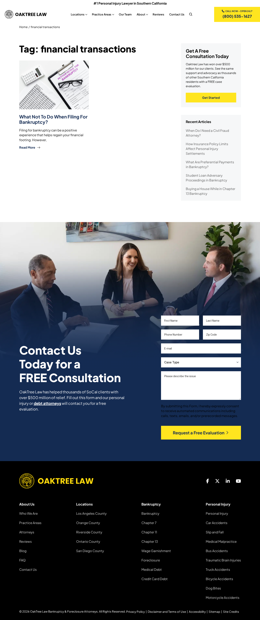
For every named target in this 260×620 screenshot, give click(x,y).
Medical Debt (151, 569)
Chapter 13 (149, 541)
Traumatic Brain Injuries (223, 560)
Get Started (211, 98)
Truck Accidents (218, 569)
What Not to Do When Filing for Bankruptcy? (53, 119)
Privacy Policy (135, 611)
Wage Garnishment (156, 551)
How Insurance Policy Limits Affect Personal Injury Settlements (207, 148)
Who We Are (28, 513)
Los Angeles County (91, 513)
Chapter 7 (148, 523)
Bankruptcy (150, 513)
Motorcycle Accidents (222, 597)
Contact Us (176, 14)
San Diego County (90, 551)
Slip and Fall (215, 532)
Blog (22, 551)
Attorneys (26, 532)
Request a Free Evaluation (198, 432)
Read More (27, 147)
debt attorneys (47, 403)
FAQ (22, 560)
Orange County (88, 523)
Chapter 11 (149, 532)
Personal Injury (217, 513)
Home (23, 27)
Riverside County (89, 532)
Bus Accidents (217, 551)
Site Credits (231, 611)
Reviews (158, 14)
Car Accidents (216, 523)
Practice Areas (30, 523)
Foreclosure (150, 560)
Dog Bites (213, 588)
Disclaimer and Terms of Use (167, 611)
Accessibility (197, 611)
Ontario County (88, 541)
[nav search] (191, 14)
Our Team (125, 14)
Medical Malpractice (221, 541)
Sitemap (214, 611)
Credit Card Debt (154, 579)
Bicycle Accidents (219, 579)
